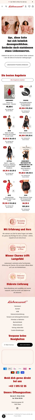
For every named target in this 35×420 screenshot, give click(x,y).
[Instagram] (17, 408)
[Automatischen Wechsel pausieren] (32, 1)
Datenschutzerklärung (17, 314)
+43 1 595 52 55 (17, 386)
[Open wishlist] (29, 6)
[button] (4, 416)
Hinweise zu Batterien (17, 319)
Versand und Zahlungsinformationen (18, 317)
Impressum (17, 306)
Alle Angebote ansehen (17, 80)
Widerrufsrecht (17, 325)
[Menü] (2, 6)
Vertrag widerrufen (17, 327)
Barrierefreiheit (17, 322)
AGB (17, 311)
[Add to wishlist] (13, 87)
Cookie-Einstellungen (17, 330)
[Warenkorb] (33, 6)
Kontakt (17, 309)
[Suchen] (6, 6)
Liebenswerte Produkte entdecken (17, 64)
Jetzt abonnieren (25, 345)
